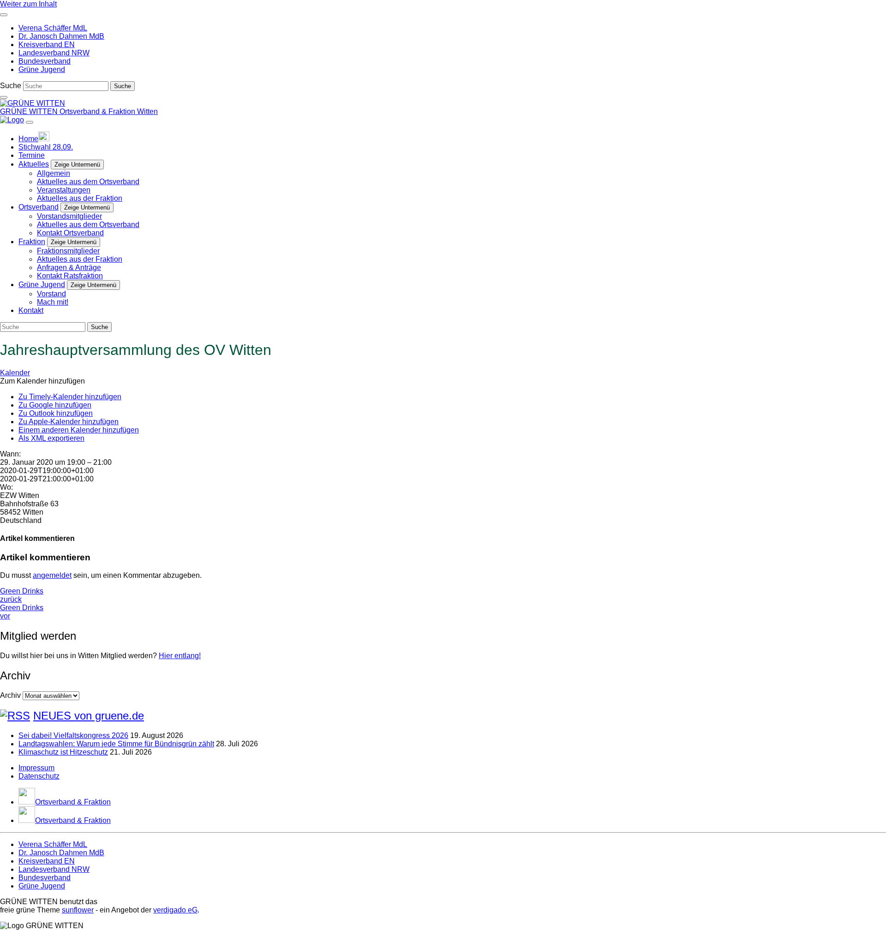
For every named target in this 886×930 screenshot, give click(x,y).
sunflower (78, 910)
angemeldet (52, 575)
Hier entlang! (180, 656)
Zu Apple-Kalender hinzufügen (68, 422)
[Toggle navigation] (3, 14)
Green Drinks (21, 595)
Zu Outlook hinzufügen (55, 413)
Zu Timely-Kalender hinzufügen (69, 397)
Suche (10, 86)
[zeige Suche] (3, 97)
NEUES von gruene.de (88, 715)
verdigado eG (175, 910)
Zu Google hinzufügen (54, 405)
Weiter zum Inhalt (28, 4)
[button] (42, 381)
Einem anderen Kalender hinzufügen (78, 430)
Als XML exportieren (51, 438)
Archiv (10, 695)
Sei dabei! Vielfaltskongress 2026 (73, 735)
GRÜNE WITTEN (30, 111)
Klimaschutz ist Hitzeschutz (63, 752)
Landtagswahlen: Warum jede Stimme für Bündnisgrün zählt (116, 744)
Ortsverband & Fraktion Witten (109, 111)
